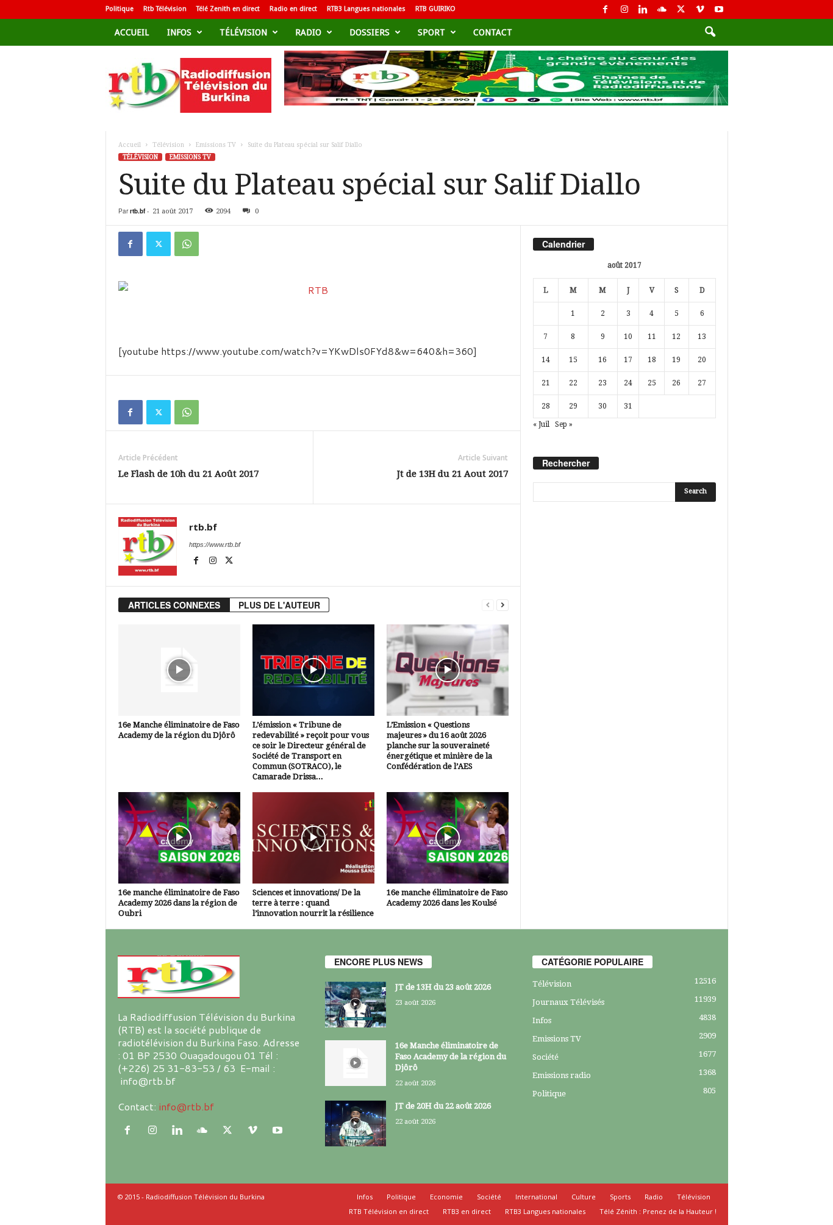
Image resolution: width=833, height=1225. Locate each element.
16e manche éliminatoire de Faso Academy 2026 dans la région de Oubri (179, 903)
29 (573, 406)
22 (573, 383)
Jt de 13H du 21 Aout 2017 (452, 473)
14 (546, 359)
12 (676, 336)
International (536, 1196)
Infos (179, 32)
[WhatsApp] (186, 244)
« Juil (541, 424)
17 (628, 359)
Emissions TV (216, 144)
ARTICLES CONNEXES (174, 605)
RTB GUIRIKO (435, 9)
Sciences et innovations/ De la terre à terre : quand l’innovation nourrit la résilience (313, 903)
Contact (492, 32)
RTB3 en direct (467, 1211)
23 (602, 383)
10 (628, 336)
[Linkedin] (643, 9)
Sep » (564, 424)
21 (546, 383)
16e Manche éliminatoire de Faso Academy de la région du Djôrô (450, 1056)
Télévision (243, 32)
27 (702, 383)
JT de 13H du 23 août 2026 (443, 986)
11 (652, 336)
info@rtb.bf (186, 1106)
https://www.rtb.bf (214, 544)
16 (602, 359)
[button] (709, 32)
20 (702, 359)
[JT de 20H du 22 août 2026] (355, 1123)
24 (628, 383)
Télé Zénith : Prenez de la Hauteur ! (658, 1211)
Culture (583, 1196)
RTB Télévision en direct (389, 1211)
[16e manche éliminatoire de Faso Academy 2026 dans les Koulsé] (448, 838)
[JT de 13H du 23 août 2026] (355, 1004)
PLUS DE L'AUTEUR (279, 605)
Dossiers (369, 32)
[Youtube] (719, 9)
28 (546, 406)
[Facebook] (605, 9)
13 (702, 336)
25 (652, 383)
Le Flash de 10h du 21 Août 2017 (188, 473)
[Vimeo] (700, 9)
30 (602, 406)
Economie (446, 1196)
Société (545, 1057)
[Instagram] (624, 9)
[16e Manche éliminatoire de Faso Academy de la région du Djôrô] (179, 670)
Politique (119, 9)
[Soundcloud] (662, 9)
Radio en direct (293, 9)
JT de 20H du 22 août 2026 (443, 1105)
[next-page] (502, 605)
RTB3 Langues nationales (366, 9)
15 (573, 359)
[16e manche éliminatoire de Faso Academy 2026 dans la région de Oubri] (179, 838)
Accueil (132, 32)
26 (676, 383)
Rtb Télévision (165, 9)
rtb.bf (137, 211)
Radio (308, 32)
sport (431, 32)
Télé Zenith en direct (228, 9)
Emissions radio (561, 1075)
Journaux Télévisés (568, 1002)
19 (676, 359)
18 (652, 359)
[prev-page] (488, 605)
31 (628, 406)
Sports (620, 1196)
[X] (681, 9)
